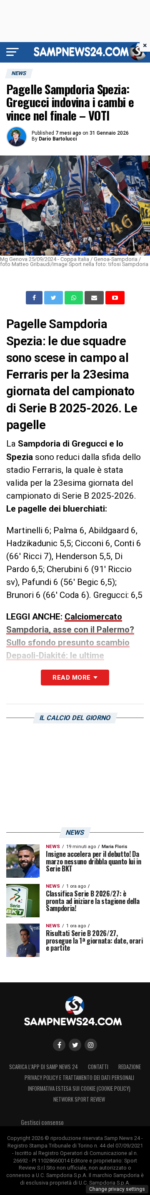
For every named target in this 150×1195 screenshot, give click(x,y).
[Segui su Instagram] (91, 1045)
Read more (71, 677)
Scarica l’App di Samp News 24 (43, 1067)
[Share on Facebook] (35, 297)
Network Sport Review (79, 1099)
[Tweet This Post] (54, 297)
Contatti (98, 1067)
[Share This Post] (75, 297)
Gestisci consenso (42, 1122)
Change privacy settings (117, 1189)
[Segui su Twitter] (75, 1045)
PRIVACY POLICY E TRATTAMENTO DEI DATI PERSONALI (79, 1078)
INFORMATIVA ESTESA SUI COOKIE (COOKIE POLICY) (79, 1088)
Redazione (129, 1067)
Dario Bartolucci (58, 139)
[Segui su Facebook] (59, 1045)
